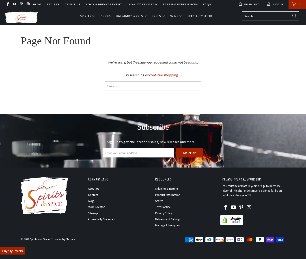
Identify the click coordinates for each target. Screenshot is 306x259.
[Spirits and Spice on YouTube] (14, 4)
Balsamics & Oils (130, 16)
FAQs (207, 4)
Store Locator (96, 207)
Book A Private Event (104, 4)
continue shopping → (165, 75)
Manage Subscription (168, 225)
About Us (72, 4)
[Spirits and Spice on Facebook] (7, 4)
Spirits (86, 16)
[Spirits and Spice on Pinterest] (21, 4)
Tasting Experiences (180, 4)
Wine (174, 16)
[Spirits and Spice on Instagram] (28, 4)
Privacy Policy (163, 213)
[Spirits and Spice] (26, 17)
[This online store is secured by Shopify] (231, 224)
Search (159, 201)
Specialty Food (199, 16)
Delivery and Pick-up (167, 219)
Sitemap (93, 213)
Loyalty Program (142, 4)
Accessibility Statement (101, 219)
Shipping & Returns (166, 189)
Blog (37, 4)
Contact (93, 195)
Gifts (157, 16)
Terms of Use (162, 207)
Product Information (167, 195)
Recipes (53, 4)
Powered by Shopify (63, 239)
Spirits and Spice (40, 239)
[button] (12, 251)
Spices (106, 16)
